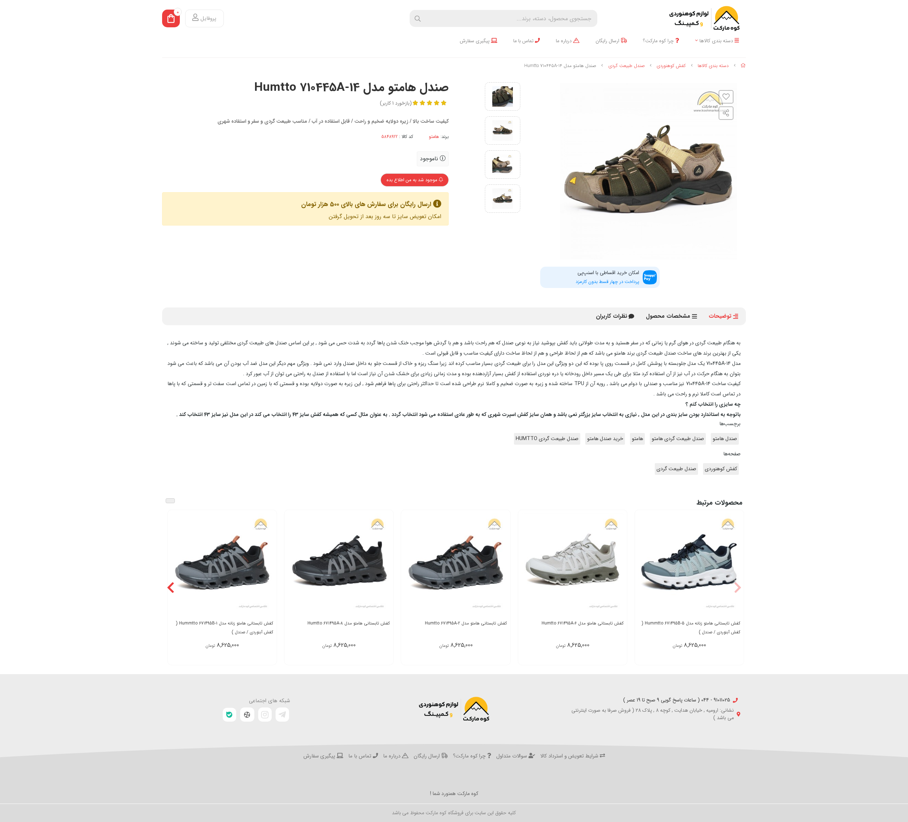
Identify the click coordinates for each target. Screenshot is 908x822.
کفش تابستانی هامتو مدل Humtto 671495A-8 (349, 623)
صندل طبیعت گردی (626, 66)
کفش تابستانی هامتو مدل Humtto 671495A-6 (583, 623)
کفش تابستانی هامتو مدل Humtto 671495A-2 (465, 623)
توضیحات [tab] (720, 316)
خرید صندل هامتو (605, 439)
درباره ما (564, 41)
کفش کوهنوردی (671, 66)
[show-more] (734, 563)
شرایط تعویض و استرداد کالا (570, 756)
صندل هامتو (725, 439)
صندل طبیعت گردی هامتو (678, 439)
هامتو (434, 136)
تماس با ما (524, 41)
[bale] (229, 715)
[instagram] (265, 714)
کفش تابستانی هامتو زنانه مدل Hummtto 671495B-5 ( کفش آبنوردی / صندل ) (691, 627)
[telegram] (282, 714)
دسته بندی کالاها (717, 41)
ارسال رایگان (608, 41)
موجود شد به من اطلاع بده (413, 180)
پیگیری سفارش (475, 41)
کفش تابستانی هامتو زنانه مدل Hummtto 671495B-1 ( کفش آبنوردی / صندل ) (224, 627)
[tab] (611, 316)
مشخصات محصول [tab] (668, 316)
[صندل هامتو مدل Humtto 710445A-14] (454, 709)
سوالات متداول (512, 756)
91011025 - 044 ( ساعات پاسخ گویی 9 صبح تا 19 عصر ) (676, 700)
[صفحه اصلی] (743, 66)
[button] (737, 587)
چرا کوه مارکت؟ (659, 41)
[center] (417, 18)
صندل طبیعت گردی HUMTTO (547, 439)
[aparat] (247, 714)
